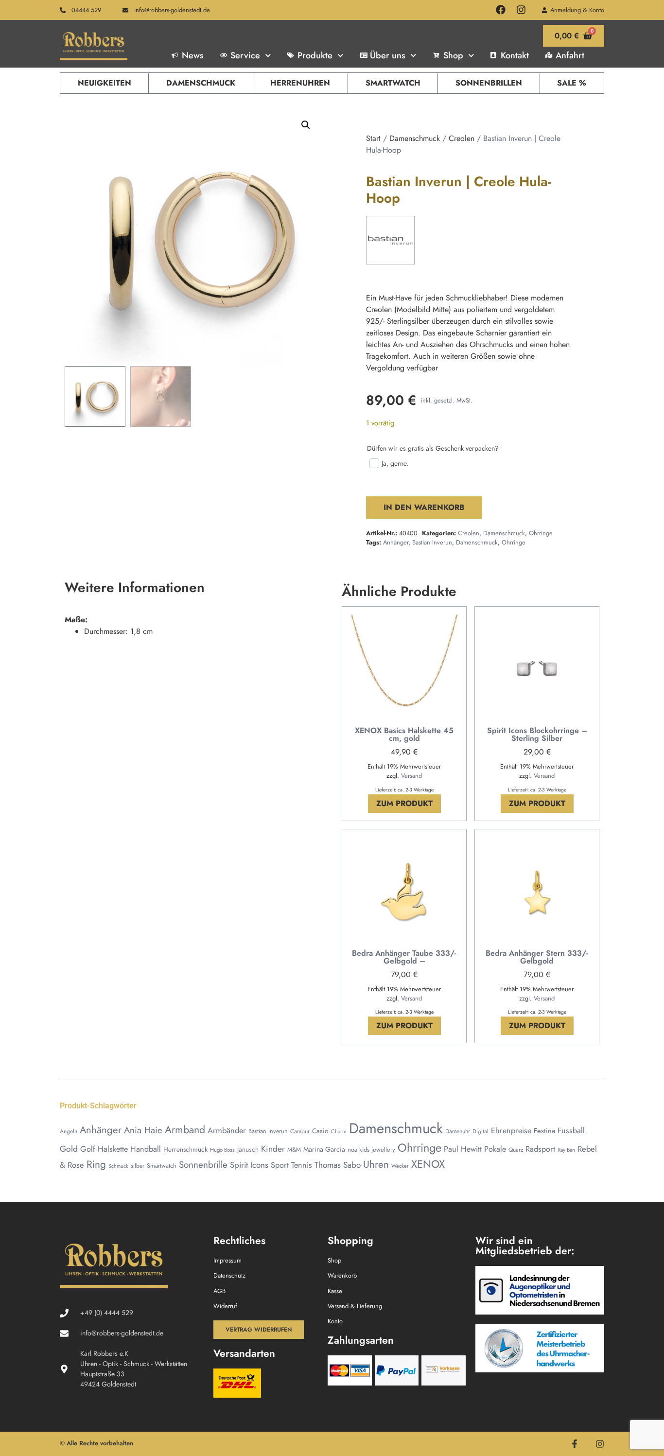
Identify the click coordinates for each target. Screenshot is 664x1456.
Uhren (376, 1164)
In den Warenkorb (424, 507)
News (193, 55)
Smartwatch (393, 82)
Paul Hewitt (463, 1149)
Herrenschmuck (185, 1149)
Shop (453, 55)
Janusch (248, 1149)
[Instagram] (521, 10)
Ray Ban (566, 1150)
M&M (294, 1149)
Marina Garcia (324, 1149)
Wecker (400, 1166)
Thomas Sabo (338, 1165)
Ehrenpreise (511, 1130)
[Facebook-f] (574, 1443)
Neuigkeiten (104, 82)
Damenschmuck (200, 82)
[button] (306, 125)
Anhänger (395, 542)
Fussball (571, 1130)
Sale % (571, 82)
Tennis (301, 1165)
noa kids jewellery (371, 1149)
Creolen (461, 138)
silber (137, 1165)
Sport (280, 1165)
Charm (339, 1131)
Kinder (273, 1148)
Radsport (540, 1149)
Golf (87, 1149)
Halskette (113, 1149)
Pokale (495, 1149)
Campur (300, 1131)
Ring (96, 1164)
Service (245, 55)
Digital (480, 1131)
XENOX (428, 1164)
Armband (185, 1129)
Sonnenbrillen (488, 82)
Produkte (314, 55)
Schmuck (118, 1166)
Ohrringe (541, 533)
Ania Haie (143, 1130)
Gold (69, 1148)
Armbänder (227, 1130)
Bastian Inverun (432, 542)
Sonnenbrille (203, 1164)
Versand (411, 775)
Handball (145, 1149)
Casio (320, 1131)
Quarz (515, 1149)
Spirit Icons (249, 1165)
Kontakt (515, 55)
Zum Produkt (404, 803)
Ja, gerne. (395, 463)
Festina (544, 1130)
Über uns (387, 55)
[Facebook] (501, 10)
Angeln (68, 1131)
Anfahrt (570, 55)
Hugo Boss (222, 1150)
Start (373, 138)
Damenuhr (457, 1131)
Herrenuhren (300, 82)
